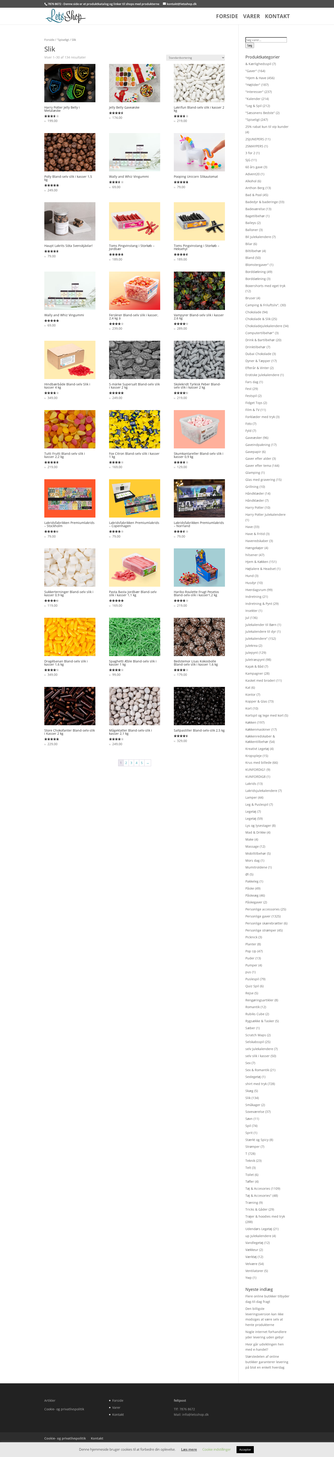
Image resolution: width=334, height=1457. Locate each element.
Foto (248, 423)
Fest (248, 389)
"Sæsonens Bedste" (260, 113)
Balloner (251, 230)
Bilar (248, 244)
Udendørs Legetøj (258, 1229)
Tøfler (249, 1181)
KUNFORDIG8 (255, 776)
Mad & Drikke (255, 832)
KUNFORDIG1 (255, 769)
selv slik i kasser (257, 1056)
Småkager (252, 1105)
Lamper (251, 797)
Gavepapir (253, 452)
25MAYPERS (254, 146)
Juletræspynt (255, 659)
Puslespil (252, 979)
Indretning (253, 596)
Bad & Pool (253, 195)
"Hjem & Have (255, 78)
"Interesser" (254, 92)
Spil (248, 1126)
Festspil (251, 396)
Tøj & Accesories (257, 1188)
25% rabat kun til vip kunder (267, 126)
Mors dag (252, 860)
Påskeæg (252, 895)
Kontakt (277, 17)
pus (248, 972)
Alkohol (251, 181)
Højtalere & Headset (260, 569)
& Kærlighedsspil (258, 64)
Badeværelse (255, 209)
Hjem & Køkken (256, 561)
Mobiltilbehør (255, 853)
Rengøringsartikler (259, 1000)
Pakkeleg (252, 881)
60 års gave (254, 167)
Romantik (252, 1007)
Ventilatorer (254, 1271)
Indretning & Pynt (258, 603)
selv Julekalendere (259, 1049)
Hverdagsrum (255, 590)
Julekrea (251, 645)
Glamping (252, 472)
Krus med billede (258, 762)
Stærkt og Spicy (257, 1140)
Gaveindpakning (257, 445)
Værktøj (251, 1257)
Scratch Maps (255, 1035)
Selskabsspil (254, 1042)
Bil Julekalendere (258, 237)
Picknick (251, 937)
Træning (251, 1202)
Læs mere (189, 1449)
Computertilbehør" (259, 333)
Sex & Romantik (257, 1070)
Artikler (49, 1400)
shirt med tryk (256, 1084)
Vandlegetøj (254, 1243)
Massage (252, 846)
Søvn (249, 1118)
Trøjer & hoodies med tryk (265, 1216)
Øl (247, 874)
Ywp (248, 1277)
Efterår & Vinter (257, 368)
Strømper (252, 1146)
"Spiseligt (63, 40)
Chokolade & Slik (258, 319)
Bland (249, 257)
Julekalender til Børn (261, 625)
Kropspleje (253, 756)
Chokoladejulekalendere (263, 326)
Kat (247, 687)
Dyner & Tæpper (257, 361)
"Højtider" (252, 85)
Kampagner (254, 673)
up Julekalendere (258, 1236)
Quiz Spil (252, 986)
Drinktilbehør (255, 347)
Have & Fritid (255, 534)
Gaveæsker (253, 437)
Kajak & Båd (254, 666)
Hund (249, 576)
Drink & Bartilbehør (260, 340)
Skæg (249, 1091)
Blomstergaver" (257, 265)
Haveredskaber (256, 541)
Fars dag (251, 382)
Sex (248, 1063)
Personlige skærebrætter (264, 923)
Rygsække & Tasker (259, 1021)
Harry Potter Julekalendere (265, 514)
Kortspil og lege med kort (264, 715)
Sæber (250, 1028)
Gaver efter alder (258, 458)
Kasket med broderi (260, 680)
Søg (249, 45)
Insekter (251, 610)
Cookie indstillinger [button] (216, 1449)
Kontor (250, 694)
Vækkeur (251, 1250)
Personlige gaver (258, 916)
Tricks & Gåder (256, 1209)
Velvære (251, 1264)
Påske (249, 888)
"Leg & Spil (253, 106)
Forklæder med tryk (260, 417)
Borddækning (255, 272)
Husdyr (250, 583)
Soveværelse (254, 1111)
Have (249, 527)
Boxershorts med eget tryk (265, 286)
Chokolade (253, 312)
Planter (250, 944)
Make (249, 839)
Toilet (249, 1174)
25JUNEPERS (254, 139)
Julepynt (251, 652)
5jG (247, 160)
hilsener (251, 555)
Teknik (250, 1160)
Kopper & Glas (256, 701)
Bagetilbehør (255, 216)
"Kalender (253, 99)
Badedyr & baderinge (261, 202)
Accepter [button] (245, 1449)
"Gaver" (251, 71)
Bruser (250, 298)
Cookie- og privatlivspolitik (64, 1409)
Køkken (250, 722)
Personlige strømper (260, 930)
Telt (248, 1167)
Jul (247, 617)
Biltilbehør (253, 251)
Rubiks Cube (254, 1014)
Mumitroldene (256, 867)
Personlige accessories (262, 909)
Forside (227, 17)
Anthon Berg (254, 188)
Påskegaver (253, 902)
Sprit (249, 1133)
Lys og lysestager (258, 825)
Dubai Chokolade (258, 354)
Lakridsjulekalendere (261, 790)
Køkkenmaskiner (257, 729)
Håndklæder (254, 493)
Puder (249, 958)
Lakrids (250, 783)
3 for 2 (250, 153)
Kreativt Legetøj (257, 749)
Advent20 (252, 174)
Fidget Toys (253, 403)
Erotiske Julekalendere (262, 375)
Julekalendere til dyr (260, 631)
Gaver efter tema (258, 465)
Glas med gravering (260, 479)
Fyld (248, 430)
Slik (248, 1098)
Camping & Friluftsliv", (262, 305)
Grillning (252, 486)
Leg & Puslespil (256, 804)
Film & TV (252, 410)
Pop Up (250, 951)
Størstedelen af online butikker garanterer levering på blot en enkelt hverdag (266, 1361)
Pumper (251, 965)
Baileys (250, 223)
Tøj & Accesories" (258, 1195)
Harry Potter (254, 507)
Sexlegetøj (253, 1077)
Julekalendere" (256, 638)
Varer (251, 17)
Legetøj (250, 811)
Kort (248, 708)
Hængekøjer (254, 548)
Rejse (249, 993)
